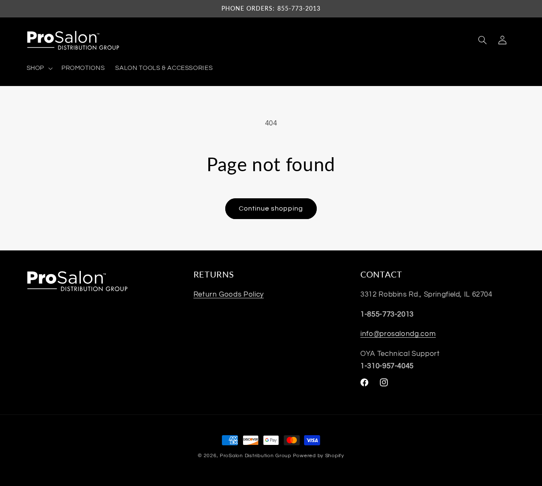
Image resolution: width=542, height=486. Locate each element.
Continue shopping (271, 208)
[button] (38, 68)
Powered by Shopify (318, 455)
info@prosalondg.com (398, 334)
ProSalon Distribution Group (255, 455)
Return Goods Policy (229, 294)
